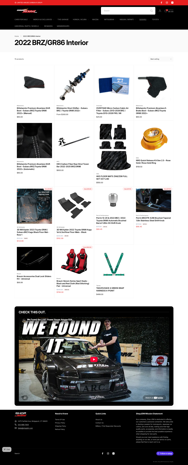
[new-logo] (21, 416)
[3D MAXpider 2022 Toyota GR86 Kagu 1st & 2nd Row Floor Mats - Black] (74, 219)
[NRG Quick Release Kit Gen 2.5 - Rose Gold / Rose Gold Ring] (153, 150)
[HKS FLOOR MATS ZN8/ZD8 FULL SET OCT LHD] (114, 166)
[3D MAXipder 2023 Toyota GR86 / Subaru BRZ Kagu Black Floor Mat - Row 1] (34, 219)
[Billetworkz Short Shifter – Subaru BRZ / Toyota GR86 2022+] (74, 98)
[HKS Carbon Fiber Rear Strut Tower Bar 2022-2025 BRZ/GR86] (74, 154)
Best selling (155, 59)
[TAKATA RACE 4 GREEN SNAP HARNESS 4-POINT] (114, 278)
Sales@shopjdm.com (25, 428)
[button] (168, 10)
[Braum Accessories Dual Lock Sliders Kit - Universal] (34, 266)
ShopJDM (160, 461)
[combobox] (128, 11)
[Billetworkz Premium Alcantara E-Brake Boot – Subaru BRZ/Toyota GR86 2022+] (153, 98)
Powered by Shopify (168, 461)
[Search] (151, 11)
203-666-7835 (23, 425)
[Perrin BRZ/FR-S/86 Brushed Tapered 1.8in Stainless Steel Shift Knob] (153, 208)
